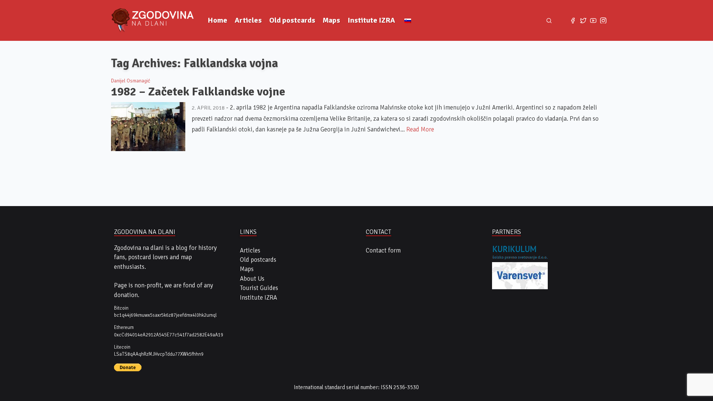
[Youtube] (593, 20)
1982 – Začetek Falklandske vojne (198, 91)
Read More (420, 129)
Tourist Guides (259, 288)
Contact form (383, 250)
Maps (331, 20)
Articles (248, 20)
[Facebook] (573, 20)
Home (217, 20)
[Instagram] (603, 20)
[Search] (549, 20)
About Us (252, 279)
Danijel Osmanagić (130, 81)
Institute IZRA (371, 20)
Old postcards (292, 20)
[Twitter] (583, 20)
